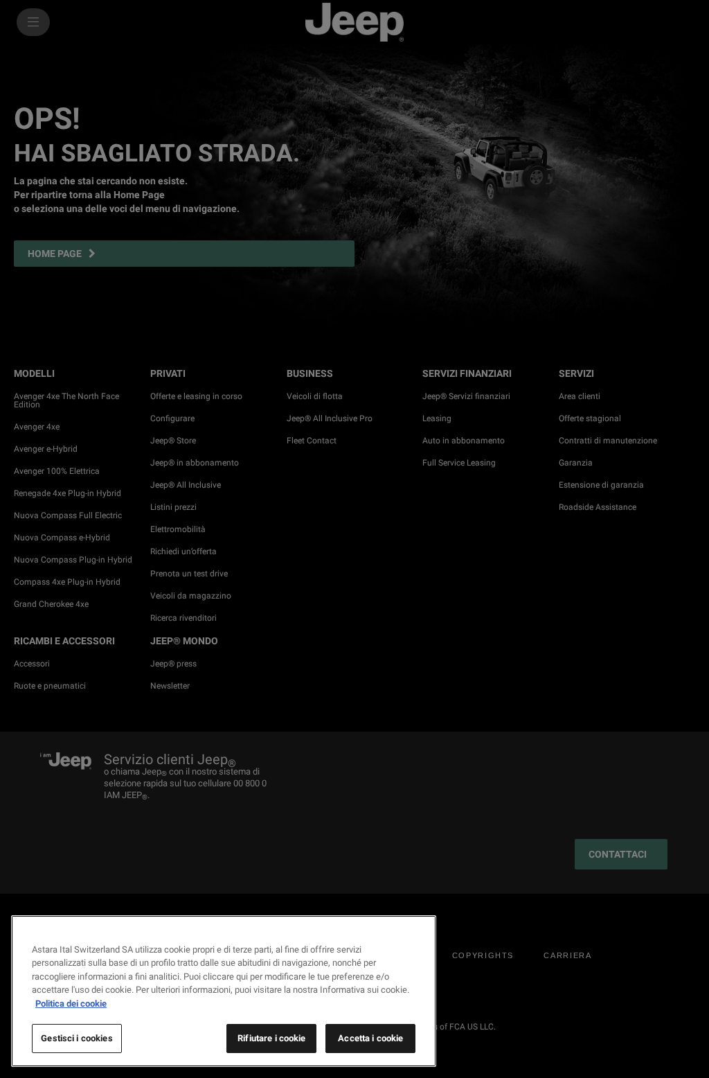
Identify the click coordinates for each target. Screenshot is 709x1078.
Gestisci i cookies (76, 1038)
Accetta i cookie (370, 1038)
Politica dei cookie (71, 1003)
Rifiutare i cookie (271, 1038)
